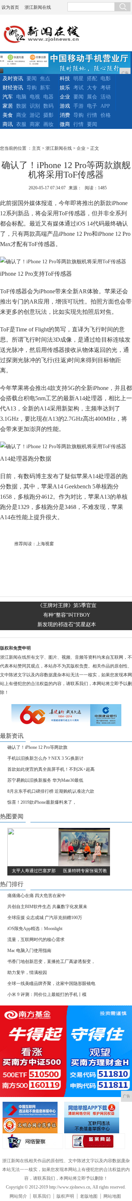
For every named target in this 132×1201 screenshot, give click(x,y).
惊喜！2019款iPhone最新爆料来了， (42, 802)
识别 (35, 106)
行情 (92, 115)
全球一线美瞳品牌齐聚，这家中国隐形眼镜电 (51, 983)
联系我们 (42, 1196)
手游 (78, 106)
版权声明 (65, 1196)
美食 (8, 115)
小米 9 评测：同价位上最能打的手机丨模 (47, 994)
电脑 (21, 97)
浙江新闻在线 (38, 7)
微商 (65, 124)
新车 (45, 87)
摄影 (48, 115)
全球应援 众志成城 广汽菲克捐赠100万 (44, 917)
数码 (48, 106)
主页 (36, 148)
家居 (8, 106)
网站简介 (18, 1196)
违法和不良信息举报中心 (32, 1110)
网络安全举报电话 (94, 1110)
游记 (35, 115)
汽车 (8, 97)
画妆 (48, 124)
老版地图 (89, 1196)
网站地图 (112, 1196)
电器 (48, 97)
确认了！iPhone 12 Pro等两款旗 (37, 747)
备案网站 (95, 1141)
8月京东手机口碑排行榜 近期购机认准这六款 (50, 791)
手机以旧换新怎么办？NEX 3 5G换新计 (45, 758)
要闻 (31, 78)
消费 (65, 115)
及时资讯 (13, 78)
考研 (105, 87)
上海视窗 (45, 543)
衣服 (21, 124)
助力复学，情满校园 (27, 972)
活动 (105, 97)
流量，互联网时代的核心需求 (36, 939)
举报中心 (94, 1125)
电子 (92, 106)
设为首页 (10, 7)
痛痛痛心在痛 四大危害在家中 (36, 895)
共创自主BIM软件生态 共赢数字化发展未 (47, 906)
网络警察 (33, 1141)
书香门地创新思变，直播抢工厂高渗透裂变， (51, 961)
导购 (31, 87)
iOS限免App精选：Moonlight (34, 928)
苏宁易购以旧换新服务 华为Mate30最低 (45, 780)
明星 (78, 78)
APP (105, 106)
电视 (35, 97)
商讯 (8, 124)
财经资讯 (13, 87)
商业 (21, 115)
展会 (92, 97)
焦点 (45, 78)
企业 (65, 97)
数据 (21, 106)
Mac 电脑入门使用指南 (29, 950)
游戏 (65, 106)
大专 (92, 87)
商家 (35, 124)
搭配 (92, 78)
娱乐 (65, 87)
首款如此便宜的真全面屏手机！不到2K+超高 (51, 769)
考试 (78, 87)
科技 (65, 78)
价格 (105, 115)
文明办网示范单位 (32, 1125)
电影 (105, 78)
